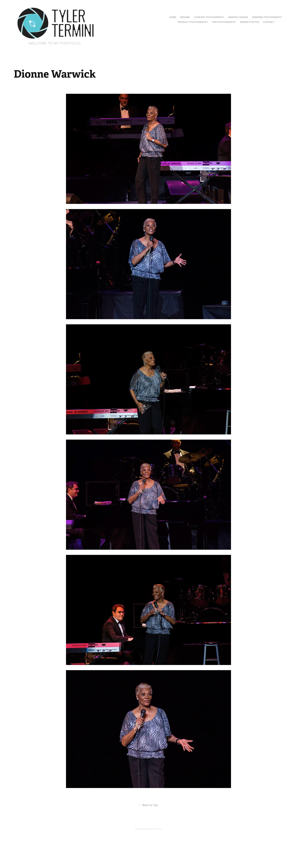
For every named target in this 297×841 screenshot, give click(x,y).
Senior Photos (249, 22)
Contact (268, 22)
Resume (185, 17)
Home (172, 17)
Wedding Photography (267, 17)
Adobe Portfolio (154, 829)
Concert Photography (209, 17)
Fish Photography (224, 22)
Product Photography (193, 22)
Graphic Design (238, 17)
